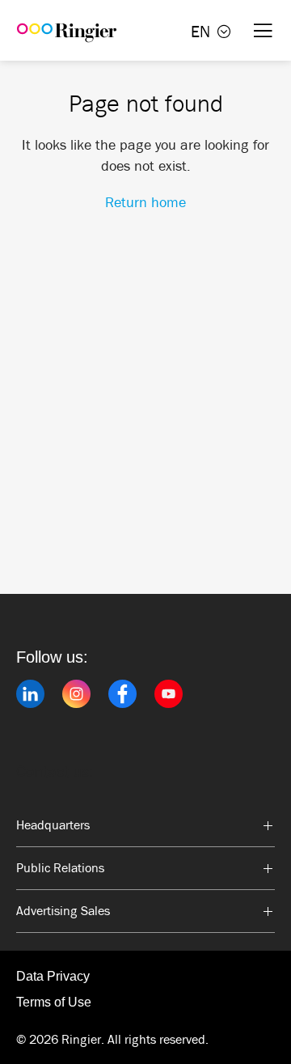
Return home (145, 202)
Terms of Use (53, 1002)
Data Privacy (53, 976)
